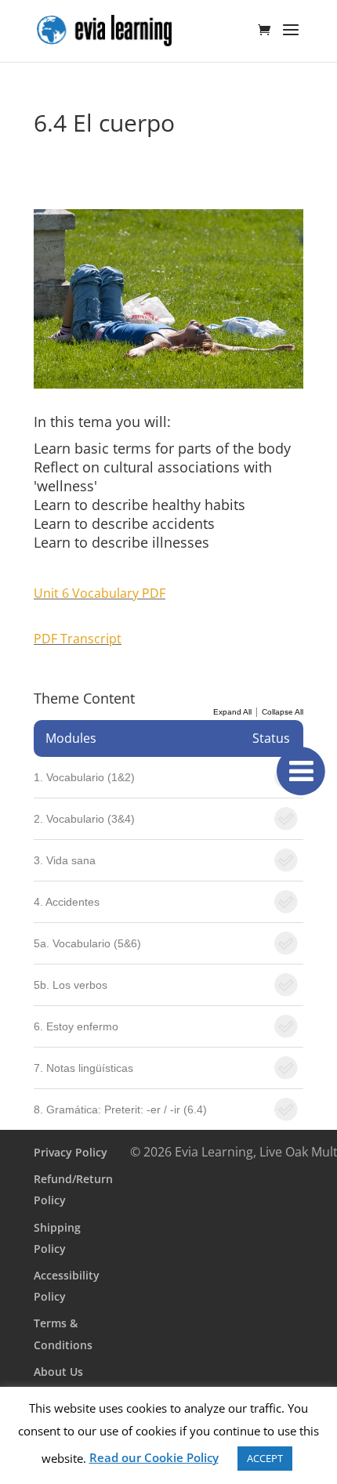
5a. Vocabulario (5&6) (87, 943)
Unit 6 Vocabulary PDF (99, 593)
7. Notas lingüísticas (83, 1068)
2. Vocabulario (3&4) (84, 819)
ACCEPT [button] (265, 1458)
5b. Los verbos (70, 985)
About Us (58, 1371)
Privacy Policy (70, 1152)
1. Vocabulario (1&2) (84, 777)
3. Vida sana (65, 860)
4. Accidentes (67, 902)
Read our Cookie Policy (154, 1457)
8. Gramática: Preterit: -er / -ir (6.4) (120, 1109)
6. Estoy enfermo (76, 1026)
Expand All (232, 712)
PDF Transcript (77, 638)
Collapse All (282, 712)
